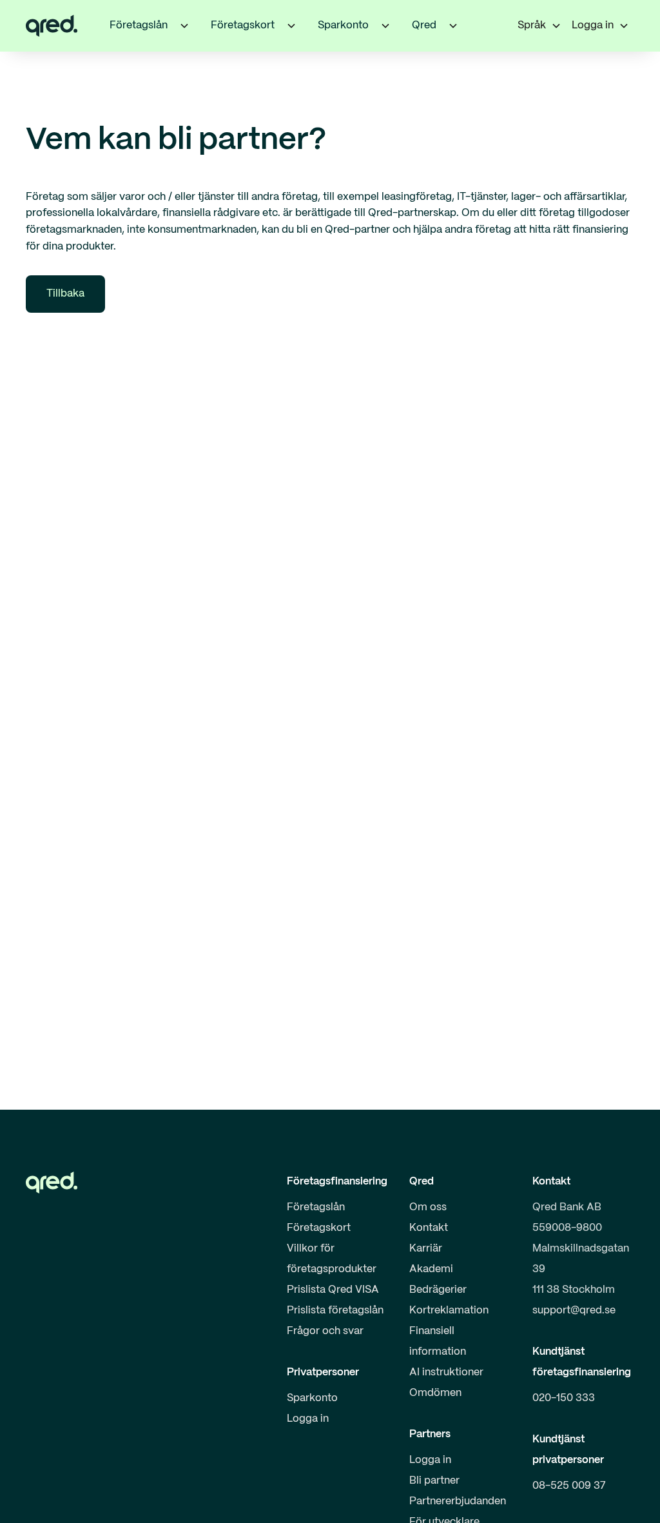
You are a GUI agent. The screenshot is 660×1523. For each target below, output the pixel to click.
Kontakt (428, 1228)
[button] (184, 25)
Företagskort (319, 1228)
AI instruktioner (446, 1372)
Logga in (308, 1419)
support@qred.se (574, 1310)
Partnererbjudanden (457, 1501)
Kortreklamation (449, 1310)
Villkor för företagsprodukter (331, 1259)
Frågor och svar (325, 1331)
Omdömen (435, 1393)
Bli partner (434, 1481)
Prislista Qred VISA (333, 1290)
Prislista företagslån (335, 1310)
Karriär (425, 1248)
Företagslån (316, 1207)
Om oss (428, 1207)
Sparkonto (312, 1398)
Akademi (431, 1269)
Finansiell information (437, 1341)
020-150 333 (563, 1398)
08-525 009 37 (569, 1486)
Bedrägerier (438, 1290)
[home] (51, 26)
